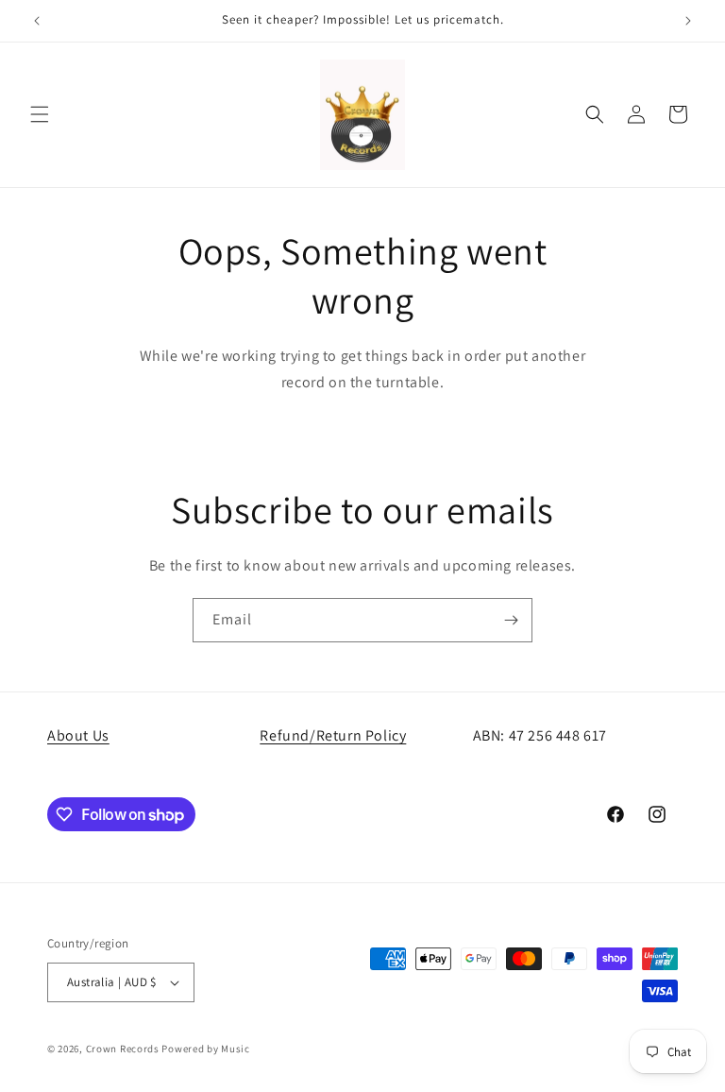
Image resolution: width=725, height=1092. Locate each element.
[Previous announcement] (37, 21)
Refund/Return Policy (333, 735)
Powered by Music (205, 1048)
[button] (39, 114)
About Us (78, 735)
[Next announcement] (688, 21)
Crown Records (123, 1048)
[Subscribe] (510, 620)
